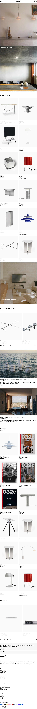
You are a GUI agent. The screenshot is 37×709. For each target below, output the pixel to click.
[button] (34, 1)
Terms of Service (3, 674)
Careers (1, 688)
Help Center (2, 670)
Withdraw (2, 673)
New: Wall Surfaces (3, 689)
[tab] (0, 345)
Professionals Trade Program (5, 687)
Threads (1, 698)
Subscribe (2, 651)
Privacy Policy (2, 677)
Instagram (2, 696)
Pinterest (1, 695)
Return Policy (2, 672)
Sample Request (3, 686)
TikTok (1, 697)
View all (1, 310)
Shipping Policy (3, 671)
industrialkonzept (5, 702)
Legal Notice (2, 678)
